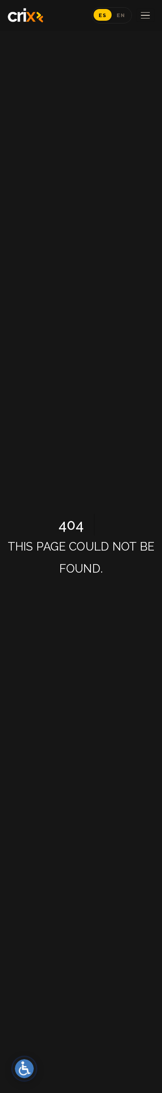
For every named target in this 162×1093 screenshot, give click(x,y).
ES (103, 15)
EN (121, 15)
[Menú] (145, 16)
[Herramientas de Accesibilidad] (24, 1068)
